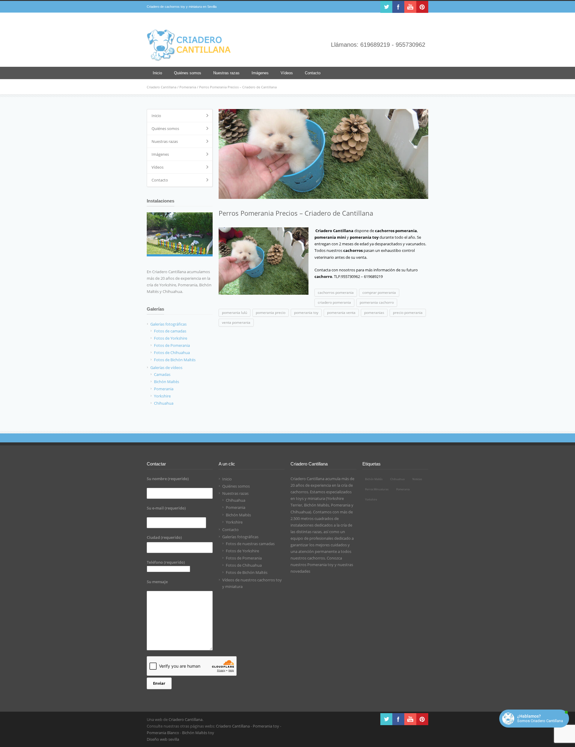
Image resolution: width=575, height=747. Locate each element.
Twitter (386, 7)
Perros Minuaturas (376, 489)
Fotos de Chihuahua (244, 565)
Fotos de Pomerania (244, 558)
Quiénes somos (187, 73)
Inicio (157, 73)
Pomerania (187, 87)
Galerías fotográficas (240, 536)
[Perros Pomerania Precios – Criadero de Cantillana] (323, 154)
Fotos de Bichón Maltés (246, 572)
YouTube (410, 7)
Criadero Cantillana (161, 87)
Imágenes (260, 73)
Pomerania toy (320, 564)
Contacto (312, 73)
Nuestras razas (226, 73)
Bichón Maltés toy (198, 732)
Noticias (417, 479)
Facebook (398, 7)
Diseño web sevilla (163, 739)
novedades (300, 571)
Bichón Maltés (238, 515)
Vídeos (287, 73)
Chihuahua (235, 500)
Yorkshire (234, 522)
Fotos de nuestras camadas (250, 543)
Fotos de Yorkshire (242, 551)
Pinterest (422, 7)
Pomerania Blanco (163, 732)
